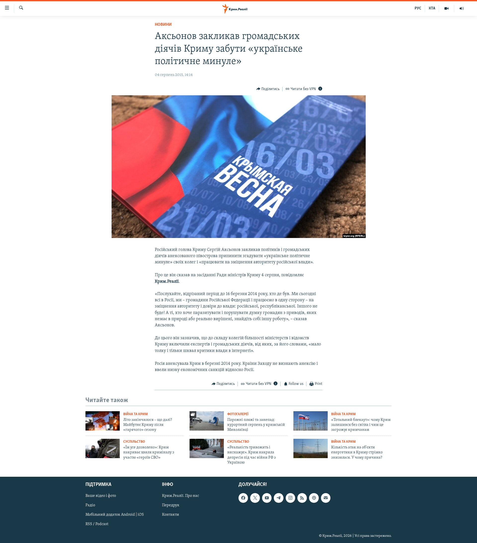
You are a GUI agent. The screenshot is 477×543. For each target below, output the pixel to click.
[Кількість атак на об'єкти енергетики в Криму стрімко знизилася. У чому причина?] (310, 448)
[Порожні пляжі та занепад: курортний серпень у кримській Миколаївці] (207, 421)
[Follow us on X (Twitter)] (255, 498)
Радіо (90, 505)
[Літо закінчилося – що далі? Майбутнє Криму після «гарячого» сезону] (102, 421)
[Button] (268, 89)
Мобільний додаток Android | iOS (114, 515)
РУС (418, 8)
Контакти (170, 515)
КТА (432, 8)
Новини (163, 25)
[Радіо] (461, 8)
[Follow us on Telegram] (278, 498)
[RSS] (302, 498)
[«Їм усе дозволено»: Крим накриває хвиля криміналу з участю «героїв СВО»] (102, 448)
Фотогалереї (237, 414)
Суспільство (134, 442)
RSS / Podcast (96, 524)
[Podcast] (313, 498)
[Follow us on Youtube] (267, 498)
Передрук (170, 505)
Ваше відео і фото (100, 496)
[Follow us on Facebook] (243, 498)
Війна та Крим (135, 414)
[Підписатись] (325, 498)
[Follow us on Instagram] (290, 498)
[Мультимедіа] (446, 8)
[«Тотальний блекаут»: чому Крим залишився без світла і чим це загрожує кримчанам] (310, 421)
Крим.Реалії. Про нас (180, 496)
